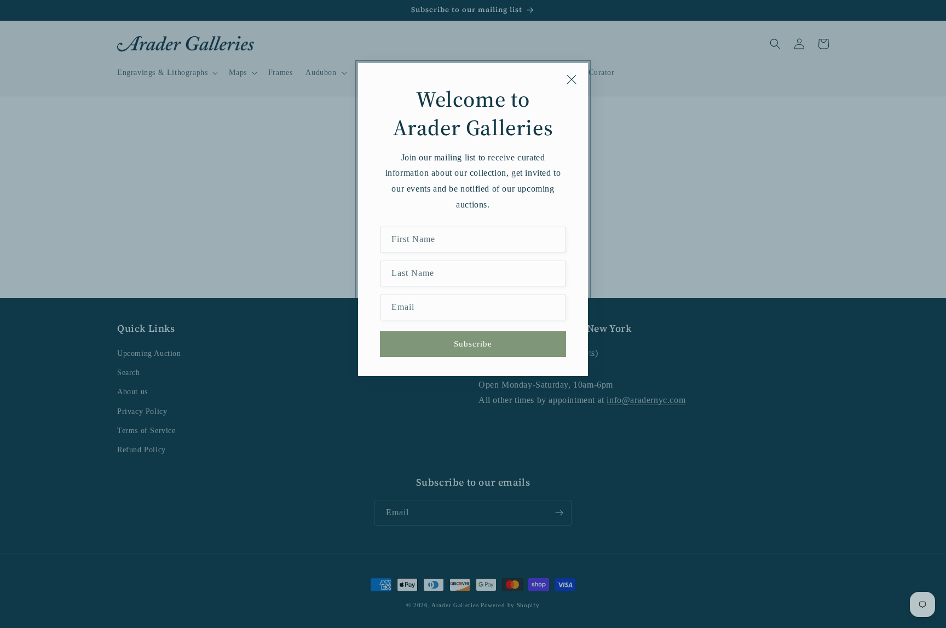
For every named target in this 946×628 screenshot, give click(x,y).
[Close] (571, 79)
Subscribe (473, 343)
